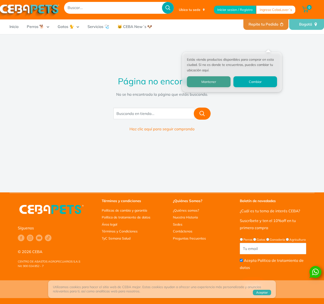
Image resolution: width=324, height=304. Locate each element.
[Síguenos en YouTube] (39, 238)
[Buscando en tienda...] (202, 114)
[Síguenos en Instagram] (30, 238)
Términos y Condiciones (120, 231)
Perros (247, 239)
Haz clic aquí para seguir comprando (162, 129)
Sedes (177, 224)
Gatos (261, 239)
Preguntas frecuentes (189, 238)
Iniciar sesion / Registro (235, 10)
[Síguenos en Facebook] (21, 238)
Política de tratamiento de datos (126, 217)
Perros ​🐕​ (35, 26)
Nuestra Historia (185, 217)
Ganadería (277, 239)
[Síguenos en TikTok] (48, 238)
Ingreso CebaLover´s (276, 10)
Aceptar (262, 292)
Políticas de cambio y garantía (124, 210)
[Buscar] (168, 8)
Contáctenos (182, 231)
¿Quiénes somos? (186, 210)
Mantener (208, 82)
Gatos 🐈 (66, 26)
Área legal (109, 224)
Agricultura (297, 239)
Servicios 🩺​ (98, 26)
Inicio (14, 26)
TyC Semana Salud (116, 238)
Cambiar (255, 82)
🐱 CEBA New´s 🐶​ (134, 26)
